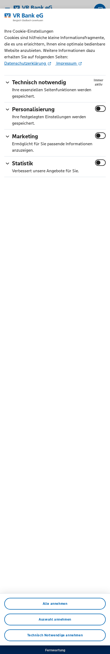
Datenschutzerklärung (25, 63)
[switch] (100, 108)
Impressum (66, 63)
